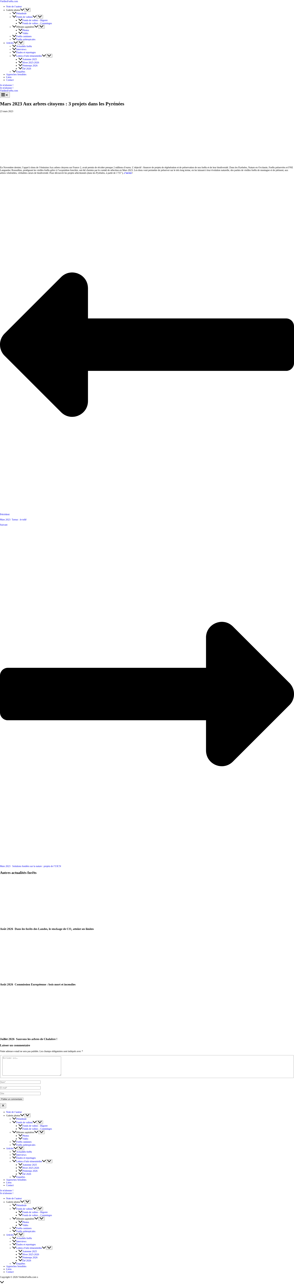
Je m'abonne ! (6, 88)
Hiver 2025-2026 (30, 62)
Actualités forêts (24, 46)
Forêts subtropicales (25, 39)
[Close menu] (3, 1105)
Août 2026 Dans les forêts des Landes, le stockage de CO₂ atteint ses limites (47, 928)
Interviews (21, 49)
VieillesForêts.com (9, 1)
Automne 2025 (29, 59)
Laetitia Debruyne (47, 1277)
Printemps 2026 (30, 65)
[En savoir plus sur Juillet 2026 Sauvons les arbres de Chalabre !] (19, 1033)
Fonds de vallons (24, 17)
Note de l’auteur (14, 6)
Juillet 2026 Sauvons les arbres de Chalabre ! (28, 1039)
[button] (147, 85)
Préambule (21, 13)
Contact (10, 80)
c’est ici (128, 173)
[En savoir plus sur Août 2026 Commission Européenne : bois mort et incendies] (12, 978)
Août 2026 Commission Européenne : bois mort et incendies (37, 984)
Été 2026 (26, 68)
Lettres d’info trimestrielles (29, 56)
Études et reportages (26, 52)
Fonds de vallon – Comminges (37, 23)
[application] (22, 10)
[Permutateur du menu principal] (5, 95)
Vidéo (25, 33)
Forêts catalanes (24, 36)
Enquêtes (20, 71)
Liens (8, 77)
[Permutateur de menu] (27, 10)
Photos (25, 30)
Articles (10, 43)
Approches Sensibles (16, 74)
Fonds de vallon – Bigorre (35, 20)
